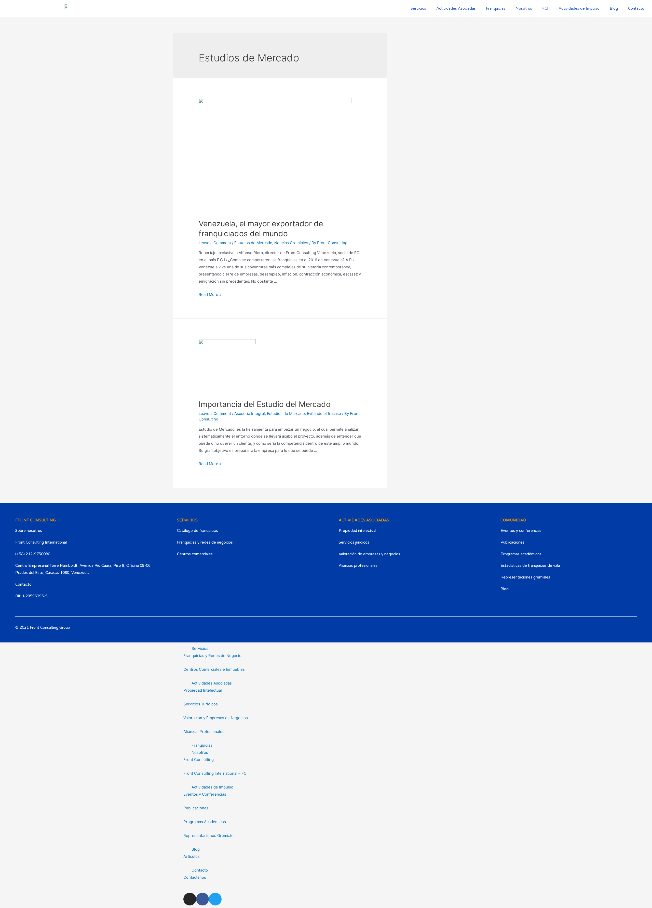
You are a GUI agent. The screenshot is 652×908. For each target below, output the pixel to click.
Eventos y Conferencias (204, 794)
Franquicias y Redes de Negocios (213, 655)
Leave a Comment (215, 242)
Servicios (200, 648)
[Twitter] (629, 633)
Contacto (636, 8)
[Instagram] (598, 633)
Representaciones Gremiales (209, 835)
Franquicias (495, 8)
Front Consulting (198, 759)
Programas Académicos (204, 821)
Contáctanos (194, 877)
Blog (614, 8)
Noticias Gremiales (291, 242)
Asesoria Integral (249, 413)
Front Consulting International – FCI (215, 773)
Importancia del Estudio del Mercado (265, 404)
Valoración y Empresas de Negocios (215, 717)
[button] (326, 648)
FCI (545, 8)
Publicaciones (196, 808)
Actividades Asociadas (212, 683)
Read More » (210, 294)
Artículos (191, 856)
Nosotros (523, 8)
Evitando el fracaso (324, 413)
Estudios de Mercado (253, 242)
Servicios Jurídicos (200, 704)
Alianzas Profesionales (203, 731)
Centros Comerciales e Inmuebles (214, 669)
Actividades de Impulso (579, 8)
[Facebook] (614, 633)
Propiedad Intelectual (202, 690)
